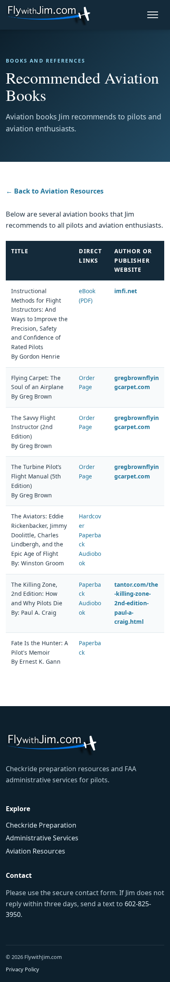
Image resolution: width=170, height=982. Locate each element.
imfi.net (125, 291)
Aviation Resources (35, 851)
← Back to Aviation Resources (55, 191)
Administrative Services (42, 837)
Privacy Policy (22, 969)
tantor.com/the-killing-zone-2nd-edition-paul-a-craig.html (136, 603)
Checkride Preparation (41, 825)
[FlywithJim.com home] (48, 15)
